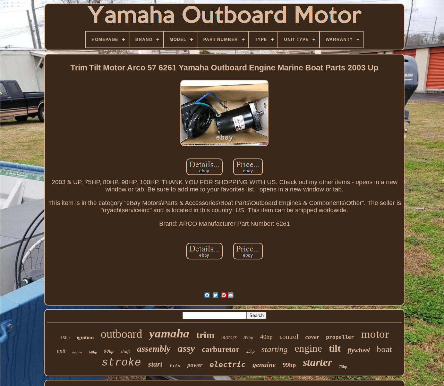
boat (384, 349)
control (289, 336)
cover (312, 337)
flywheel (359, 350)
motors (229, 337)
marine (77, 352)
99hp (289, 364)
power (195, 365)
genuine (264, 364)
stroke (121, 363)
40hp (266, 336)
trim (205, 334)
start (155, 364)
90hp (109, 351)
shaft (125, 351)
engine (308, 348)
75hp (343, 366)
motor (375, 334)
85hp (248, 337)
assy (186, 348)
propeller (340, 338)
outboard (121, 333)
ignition (85, 337)
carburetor (220, 349)
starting (275, 349)
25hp (250, 351)
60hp (93, 352)
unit (61, 351)
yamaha (169, 333)
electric (228, 364)
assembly (154, 349)
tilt (335, 348)
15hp (65, 338)
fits (174, 366)
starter (317, 362)
